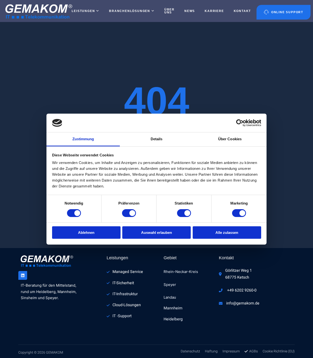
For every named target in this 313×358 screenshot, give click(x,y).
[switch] (129, 213)
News (189, 11)
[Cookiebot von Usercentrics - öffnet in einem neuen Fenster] (239, 123)
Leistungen (83, 11)
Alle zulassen (226, 232)
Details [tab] (157, 139)
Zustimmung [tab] (83, 139)
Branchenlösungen (129, 11)
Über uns (169, 11)
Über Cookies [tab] (230, 139)
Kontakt (242, 11)
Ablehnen (86, 232)
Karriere (214, 11)
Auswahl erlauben (156, 232)
